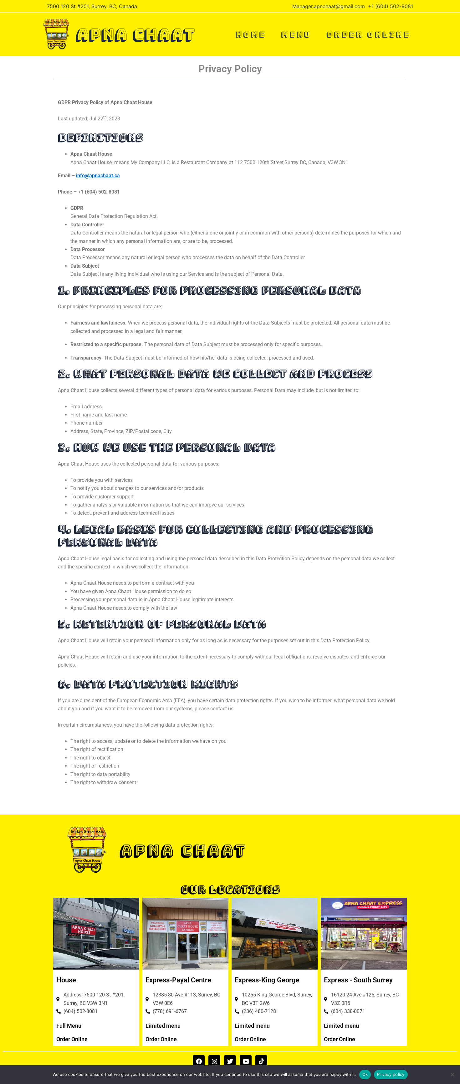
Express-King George (267, 980)
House (66, 980)
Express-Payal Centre (178, 980)
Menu (296, 34)
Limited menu (163, 1025)
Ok (365, 1074)
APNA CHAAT (135, 34)
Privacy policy (391, 1074)
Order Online (72, 1039)
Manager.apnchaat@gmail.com (328, 6)
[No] (452, 1074)
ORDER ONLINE (368, 34)
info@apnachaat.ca (98, 176)
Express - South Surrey (358, 980)
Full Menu (68, 1025)
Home (250, 34)
